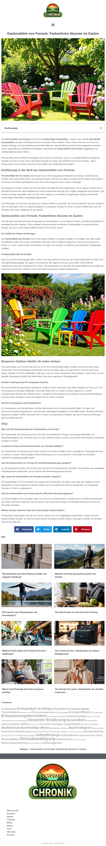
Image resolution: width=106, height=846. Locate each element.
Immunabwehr (91, 721)
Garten (10, 816)
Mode (9, 823)
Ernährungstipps (76, 716)
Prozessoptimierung (75, 732)
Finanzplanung (7, 721)
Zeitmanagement (52, 742)
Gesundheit (76, 720)
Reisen (10, 826)
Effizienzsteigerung (42, 712)
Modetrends (10, 727)
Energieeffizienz (80, 712)
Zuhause (24, 749)
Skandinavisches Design (91, 735)
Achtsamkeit (8, 708)
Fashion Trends (93, 716)
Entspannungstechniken (24, 716)
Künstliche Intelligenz (51, 724)
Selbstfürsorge (48, 735)
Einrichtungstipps (60, 712)
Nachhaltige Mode (35, 727)
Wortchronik (12, 810)
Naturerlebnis (98, 728)
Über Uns (11, 832)
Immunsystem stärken (15, 724)
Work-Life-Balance (34, 743)
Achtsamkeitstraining (66, 708)
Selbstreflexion (69, 735)
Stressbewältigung (37, 739)
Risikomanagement (8, 735)
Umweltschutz (64, 739)
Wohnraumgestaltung (14, 742)
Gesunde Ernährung (46, 719)
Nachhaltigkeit (80, 727)
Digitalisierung (25, 712)
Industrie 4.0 (34, 724)
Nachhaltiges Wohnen (59, 728)
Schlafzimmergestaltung (25, 736)
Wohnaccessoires (79, 739)
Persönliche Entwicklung (15, 731)
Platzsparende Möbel (39, 732)
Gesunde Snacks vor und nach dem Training (76, 612)
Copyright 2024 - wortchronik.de (53, 843)
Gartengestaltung (20, 721)
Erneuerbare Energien (56, 716)
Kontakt (10, 835)
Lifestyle (11, 820)
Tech (9, 829)
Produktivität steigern (58, 732)
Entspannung (97, 712)
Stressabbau (10, 739)
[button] (53, 25)
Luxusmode (72, 723)
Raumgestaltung (93, 731)
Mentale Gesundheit (89, 724)
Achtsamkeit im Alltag (34, 708)
